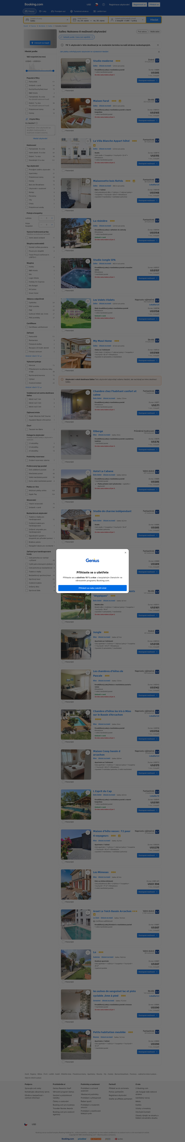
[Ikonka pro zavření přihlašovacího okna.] (125, 552)
